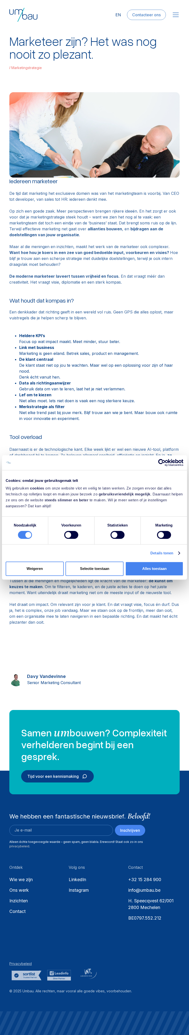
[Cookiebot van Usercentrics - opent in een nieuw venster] (161, 462)
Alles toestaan (154, 568)
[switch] (71, 535)
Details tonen (161, 553)
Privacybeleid (20, 964)
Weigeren (35, 568)
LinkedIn (77, 879)
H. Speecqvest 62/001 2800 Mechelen (151, 904)
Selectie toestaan (94, 568)
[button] (175, 15)
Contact (17, 911)
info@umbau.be (144, 890)
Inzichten (18, 900)
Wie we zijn (21, 879)
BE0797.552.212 (144, 918)
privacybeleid (19, 846)
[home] (23, 15)
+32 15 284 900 (144, 879)
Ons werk (19, 890)
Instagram (79, 890)
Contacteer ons (146, 14)
